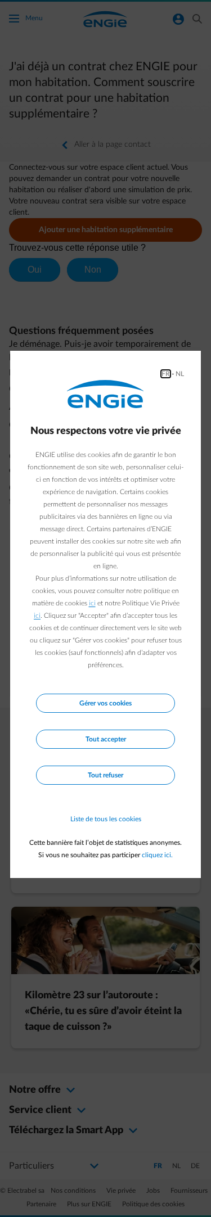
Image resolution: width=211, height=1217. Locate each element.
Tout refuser (105, 775)
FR (165, 373)
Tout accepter (106, 739)
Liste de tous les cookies (105, 819)
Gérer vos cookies (105, 703)
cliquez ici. (157, 855)
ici (92, 603)
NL (180, 373)
